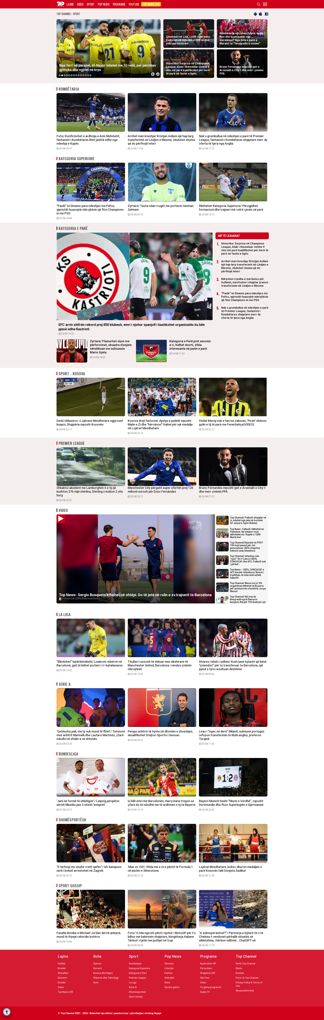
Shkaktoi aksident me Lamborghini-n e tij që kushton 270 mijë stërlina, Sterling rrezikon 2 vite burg (90, 494)
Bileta (239, 968)
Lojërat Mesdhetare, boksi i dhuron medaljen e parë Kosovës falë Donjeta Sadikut (230, 871)
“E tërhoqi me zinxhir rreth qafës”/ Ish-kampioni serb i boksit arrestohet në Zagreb (89, 871)
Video (80, 4)
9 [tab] (78, 75)
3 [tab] (64, 75)
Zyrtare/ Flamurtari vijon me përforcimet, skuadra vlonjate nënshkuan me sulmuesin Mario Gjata (111, 349)
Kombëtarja (69, 89)
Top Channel (246, 956)
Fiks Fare (204, 977)
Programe (119, 4)
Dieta (167, 982)
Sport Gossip (70, 885)
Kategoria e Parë (73, 228)
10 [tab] (81, 75)
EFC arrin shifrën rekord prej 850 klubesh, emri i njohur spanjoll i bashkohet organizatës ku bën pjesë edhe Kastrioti (132, 329)
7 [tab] (74, 75)
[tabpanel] (109, 48)
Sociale (61, 982)
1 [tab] (60, 75)
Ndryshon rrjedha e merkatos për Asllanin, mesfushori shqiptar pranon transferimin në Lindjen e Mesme (244, 282)
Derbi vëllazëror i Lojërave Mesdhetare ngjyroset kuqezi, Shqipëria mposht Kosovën (90, 425)
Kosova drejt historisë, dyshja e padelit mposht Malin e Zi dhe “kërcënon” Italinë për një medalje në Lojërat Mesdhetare (160, 426)
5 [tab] (69, 75)
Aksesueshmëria (245, 990)
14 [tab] (90, 75)
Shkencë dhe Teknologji (105, 977)
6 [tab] (71, 75)
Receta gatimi (172, 987)
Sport (90, 4)
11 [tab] (83, 75)
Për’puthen (206, 968)
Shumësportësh (72, 819)
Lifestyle (169, 968)
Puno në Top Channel (247, 977)
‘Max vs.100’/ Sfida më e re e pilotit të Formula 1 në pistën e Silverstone (160, 871)
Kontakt (240, 973)
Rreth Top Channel (245, 963)
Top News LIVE (151, 4)
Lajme (70, 4)
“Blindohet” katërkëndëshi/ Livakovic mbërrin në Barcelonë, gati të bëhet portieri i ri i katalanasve (90, 666)
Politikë (61, 963)
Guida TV (205, 992)
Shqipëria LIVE (207, 973)
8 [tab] (76, 75)
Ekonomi (62, 977)
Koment (97, 968)
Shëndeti (169, 977)
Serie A (65, 684)
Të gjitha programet (210, 987)
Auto (96, 982)
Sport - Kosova (72, 373)
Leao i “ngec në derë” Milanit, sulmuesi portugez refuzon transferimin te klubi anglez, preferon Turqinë (231, 737)
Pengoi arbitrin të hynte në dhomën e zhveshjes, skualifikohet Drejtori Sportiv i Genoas (160, 735)
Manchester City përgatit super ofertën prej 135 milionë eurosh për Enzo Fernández (160, 492)
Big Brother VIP (208, 963)
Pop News (104, 4)
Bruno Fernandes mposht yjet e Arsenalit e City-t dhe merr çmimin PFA (232, 492)
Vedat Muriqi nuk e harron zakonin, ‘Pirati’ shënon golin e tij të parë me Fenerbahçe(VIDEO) (232, 425)
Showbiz (169, 963)
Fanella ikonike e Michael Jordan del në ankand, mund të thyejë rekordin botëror (89, 937)
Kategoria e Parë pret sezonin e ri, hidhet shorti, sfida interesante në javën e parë (190, 347)
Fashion (169, 973)
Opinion (97, 963)
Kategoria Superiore (76, 158)
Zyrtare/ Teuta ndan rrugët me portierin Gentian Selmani (161, 210)
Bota (97, 956)
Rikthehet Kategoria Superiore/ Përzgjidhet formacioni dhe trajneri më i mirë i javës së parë (231, 210)
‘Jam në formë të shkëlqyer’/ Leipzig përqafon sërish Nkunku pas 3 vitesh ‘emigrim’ (88, 805)
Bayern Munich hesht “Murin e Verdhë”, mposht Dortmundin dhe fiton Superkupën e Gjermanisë (231, 805)
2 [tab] (62, 75)
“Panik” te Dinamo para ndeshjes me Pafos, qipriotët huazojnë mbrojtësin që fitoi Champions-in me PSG (91, 212)
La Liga (65, 614)
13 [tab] (88, 75)
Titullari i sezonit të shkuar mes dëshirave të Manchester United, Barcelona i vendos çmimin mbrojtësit (160, 667)
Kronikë (62, 968)
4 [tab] (67, 75)
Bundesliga (68, 753)
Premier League (72, 443)
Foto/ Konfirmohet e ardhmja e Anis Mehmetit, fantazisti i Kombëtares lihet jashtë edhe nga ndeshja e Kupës (88, 142)
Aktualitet (63, 973)
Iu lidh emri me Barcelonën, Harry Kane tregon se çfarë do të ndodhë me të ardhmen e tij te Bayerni (161, 805)
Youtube (134, 4)
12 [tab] (86, 75)
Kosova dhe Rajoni (103, 973)
